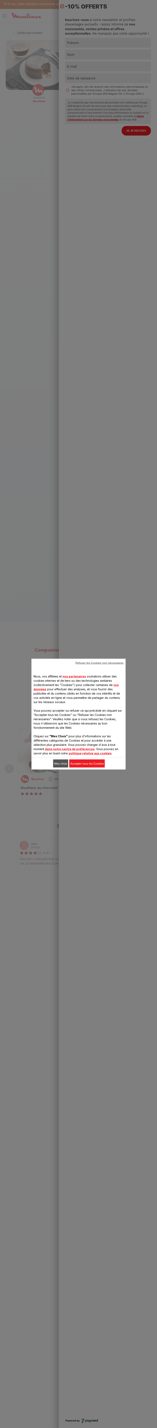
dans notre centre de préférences (70, 749)
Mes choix (60, 763)
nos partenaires (74, 676)
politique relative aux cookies (90, 753)
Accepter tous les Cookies (87, 763)
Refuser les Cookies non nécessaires (99, 662)
